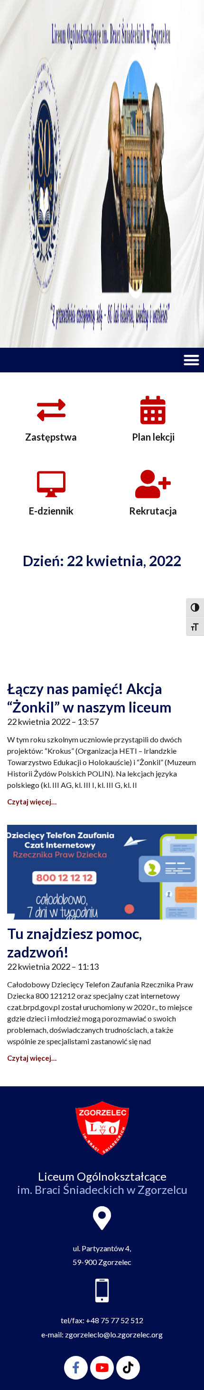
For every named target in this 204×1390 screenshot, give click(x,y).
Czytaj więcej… (31, 801)
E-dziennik (51, 510)
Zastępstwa (51, 436)
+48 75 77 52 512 (114, 1320)
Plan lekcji (153, 436)
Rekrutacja (153, 510)
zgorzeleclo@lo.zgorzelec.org (114, 1334)
